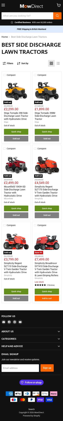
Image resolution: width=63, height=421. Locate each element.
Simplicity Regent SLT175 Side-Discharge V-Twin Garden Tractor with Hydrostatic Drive (46, 191)
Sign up (47, 367)
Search (31, 409)
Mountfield (8, 199)
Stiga (6, 122)
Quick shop (16, 132)
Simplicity (39, 199)
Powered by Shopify (31, 416)
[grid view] (51, 63)
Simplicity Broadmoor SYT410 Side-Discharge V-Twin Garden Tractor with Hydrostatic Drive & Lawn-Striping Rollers (46, 269)
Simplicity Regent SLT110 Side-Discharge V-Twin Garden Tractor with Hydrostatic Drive (15, 268)
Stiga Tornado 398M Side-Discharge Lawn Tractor (45, 116)
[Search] (57, 15)
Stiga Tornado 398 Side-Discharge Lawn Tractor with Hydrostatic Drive (16, 116)
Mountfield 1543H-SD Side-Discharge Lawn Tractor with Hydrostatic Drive (15, 191)
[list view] (58, 63)
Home (5, 37)
